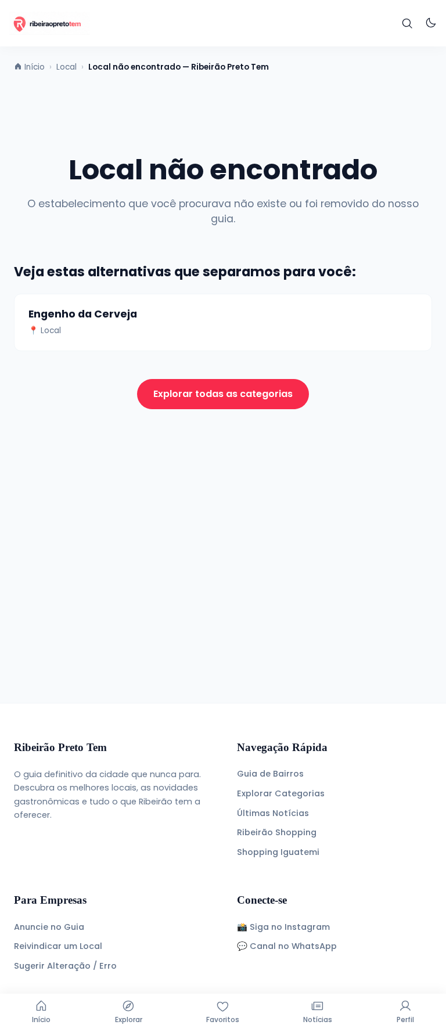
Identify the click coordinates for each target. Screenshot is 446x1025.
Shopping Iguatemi (278, 852)
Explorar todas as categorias (223, 393)
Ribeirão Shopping (276, 832)
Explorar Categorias (281, 793)
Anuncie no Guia (49, 927)
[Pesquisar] (407, 23)
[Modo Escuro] (431, 23)
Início (41, 1019)
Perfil (405, 1019)
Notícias (317, 1019)
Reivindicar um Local (58, 946)
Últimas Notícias (273, 813)
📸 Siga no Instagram (283, 927)
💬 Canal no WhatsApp (287, 946)
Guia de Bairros (270, 773)
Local (66, 67)
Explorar (128, 1019)
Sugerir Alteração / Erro (65, 966)
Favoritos (222, 1019)
